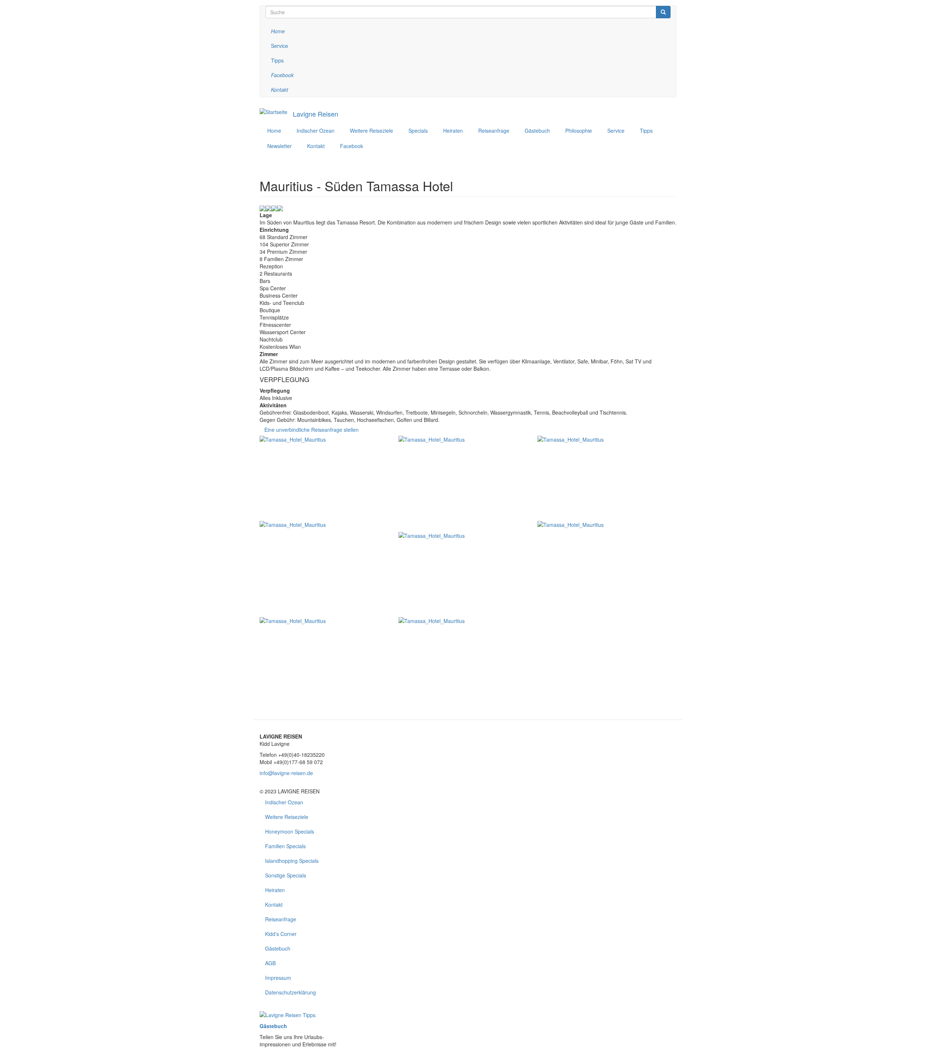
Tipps (277, 60)
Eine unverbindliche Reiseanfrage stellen (311, 429)
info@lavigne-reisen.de (286, 773)
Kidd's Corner (281, 933)
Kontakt (274, 904)
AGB (270, 963)
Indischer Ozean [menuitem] (316, 130)
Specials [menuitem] (418, 130)
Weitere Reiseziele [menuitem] (371, 130)
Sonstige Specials (285, 875)
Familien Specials (285, 846)
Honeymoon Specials (289, 831)
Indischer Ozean (284, 802)
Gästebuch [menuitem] (537, 130)
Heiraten (275, 890)
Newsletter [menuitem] (279, 146)
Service (279, 45)
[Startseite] (273, 111)
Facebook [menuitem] (351, 146)
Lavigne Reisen (315, 113)
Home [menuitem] (274, 130)
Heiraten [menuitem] (453, 130)
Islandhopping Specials (291, 860)
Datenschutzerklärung (290, 992)
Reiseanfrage (280, 919)
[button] (329, 478)
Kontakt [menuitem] (316, 146)
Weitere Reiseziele (286, 816)
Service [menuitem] (615, 130)
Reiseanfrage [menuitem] (493, 130)
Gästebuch (277, 948)
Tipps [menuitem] (646, 130)
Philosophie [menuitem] (578, 130)
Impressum (278, 977)
